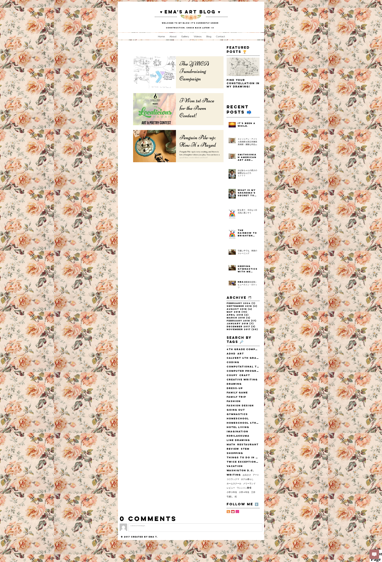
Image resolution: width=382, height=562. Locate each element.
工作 (253, 492)
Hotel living (238, 427)
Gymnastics (237, 414)
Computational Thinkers (243, 366)
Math (231, 444)
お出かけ (247, 475)
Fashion (234, 401)
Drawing (234, 384)
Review (233, 449)
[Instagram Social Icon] (237, 512)
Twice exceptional (243, 462)
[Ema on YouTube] (233, 512)
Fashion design (240, 405)
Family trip (236, 397)
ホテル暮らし (247, 479)
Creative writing (242, 379)
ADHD (231, 353)
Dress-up (235, 388)
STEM (245, 449)
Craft (244, 375)
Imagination (237, 431)
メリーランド (249, 483)
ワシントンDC (244, 487)
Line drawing (238, 440)
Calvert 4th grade (243, 358)
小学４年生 (244, 492)
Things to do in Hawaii (243, 457)
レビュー (231, 487)
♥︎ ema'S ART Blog (189, 12)
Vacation (235, 466)
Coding (233, 362)
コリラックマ (233, 479)
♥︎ (219, 12)
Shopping (235, 453)
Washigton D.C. (240, 470)
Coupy (232, 375)
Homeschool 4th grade (243, 423)
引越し (230, 496)
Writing (234, 475)
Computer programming (243, 371)
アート (256, 475)
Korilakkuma (238, 436)
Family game (237, 392)
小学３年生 (232, 492)
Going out (236, 410)
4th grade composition (243, 349)
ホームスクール (234, 483)
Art (240, 353)
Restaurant (248, 444)
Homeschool (238, 418)
